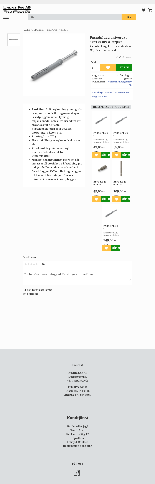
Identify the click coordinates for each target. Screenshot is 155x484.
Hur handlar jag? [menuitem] (77, 426)
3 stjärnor (31, 264)
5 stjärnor (36, 264)
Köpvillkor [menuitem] (77, 438)
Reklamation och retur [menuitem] (77, 445)
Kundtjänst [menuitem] (77, 430)
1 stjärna (25, 264)
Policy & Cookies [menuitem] (77, 442)
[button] (6, 17)
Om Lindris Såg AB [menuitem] (77, 434)
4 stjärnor (34, 264)
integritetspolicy (65, 352)
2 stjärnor (28, 264)
